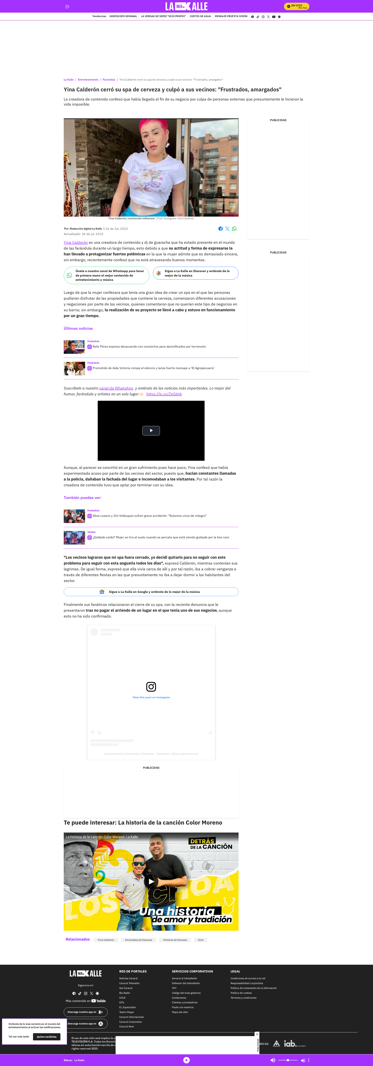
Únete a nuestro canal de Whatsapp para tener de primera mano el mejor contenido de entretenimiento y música (110, 275)
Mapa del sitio (180, 1012)
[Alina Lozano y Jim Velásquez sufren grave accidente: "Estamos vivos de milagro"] (74, 516)
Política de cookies (241, 993)
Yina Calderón (76, 242)
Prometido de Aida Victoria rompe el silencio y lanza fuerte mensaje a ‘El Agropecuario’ (153, 368)
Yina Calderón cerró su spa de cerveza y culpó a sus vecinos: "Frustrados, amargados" (171, 79)
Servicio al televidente (184, 979)
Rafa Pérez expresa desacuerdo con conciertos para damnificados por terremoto (149, 346)
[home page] (187, 6)
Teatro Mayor (126, 1012)
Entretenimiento (88, 79)
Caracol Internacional (131, 1017)
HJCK (122, 998)
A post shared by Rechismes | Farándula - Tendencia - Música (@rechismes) (151, 753)
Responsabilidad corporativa (247, 983)
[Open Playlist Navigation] (308, 1060)
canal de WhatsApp (116, 388)
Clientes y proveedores (185, 1003)
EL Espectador (127, 1007)
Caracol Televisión (129, 983)
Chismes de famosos (175, 940)
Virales (91, 532)
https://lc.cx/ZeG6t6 (164, 393)
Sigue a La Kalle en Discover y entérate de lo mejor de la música (197, 273)
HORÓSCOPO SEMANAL (123, 16)
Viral (200, 940)
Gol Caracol (125, 988)
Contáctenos (179, 998)
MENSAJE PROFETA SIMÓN (231, 16)
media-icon (186, 1060)
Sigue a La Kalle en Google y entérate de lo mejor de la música (154, 592)
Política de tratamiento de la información (254, 988)
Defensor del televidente (186, 983)
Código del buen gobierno (186, 993)
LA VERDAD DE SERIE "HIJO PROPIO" (163, 16)
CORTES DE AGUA (200, 16)
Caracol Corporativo (130, 1022)
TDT (174, 988)
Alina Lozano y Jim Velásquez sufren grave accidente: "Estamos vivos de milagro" (150, 516)
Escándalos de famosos (138, 940)
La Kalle (69, 79)
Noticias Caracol (128, 979)
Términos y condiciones (243, 998)
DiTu (121, 1003)
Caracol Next (126, 1027)
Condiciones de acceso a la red (248, 979)
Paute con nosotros (182, 1007)
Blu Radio (124, 993)
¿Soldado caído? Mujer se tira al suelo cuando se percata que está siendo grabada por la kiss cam (161, 537)
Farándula (109, 79)
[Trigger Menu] (67, 6)
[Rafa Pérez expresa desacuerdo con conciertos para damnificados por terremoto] (74, 347)
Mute (273, 1060)
